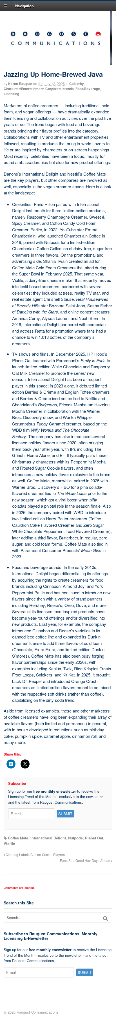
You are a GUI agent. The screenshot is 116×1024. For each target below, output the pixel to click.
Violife (9, 843)
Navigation (24, 5)
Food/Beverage (87, 88)
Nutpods (75, 838)
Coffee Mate (18, 838)
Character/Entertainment (24, 88)
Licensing (11, 93)
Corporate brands (59, 88)
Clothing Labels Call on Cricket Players (35, 854)
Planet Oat (94, 838)
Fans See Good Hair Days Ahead (85, 860)
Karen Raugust (20, 83)
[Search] (105, 918)
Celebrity (76, 83)
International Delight (48, 838)
